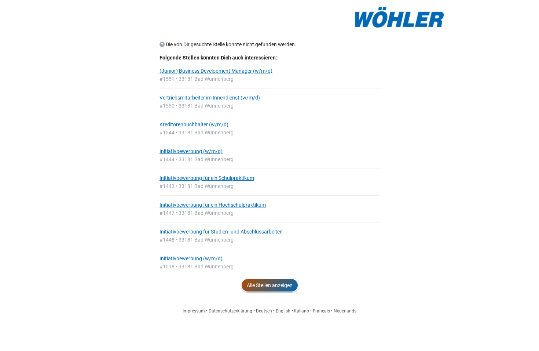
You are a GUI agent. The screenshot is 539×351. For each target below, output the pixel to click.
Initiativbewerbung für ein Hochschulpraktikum (213, 205)
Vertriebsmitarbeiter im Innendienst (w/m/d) (210, 98)
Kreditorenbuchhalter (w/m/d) (194, 124)
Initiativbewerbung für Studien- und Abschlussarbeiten (221, 232)
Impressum (194, 311)
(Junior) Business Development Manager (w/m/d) (216, 71)
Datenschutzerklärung (230, 311)
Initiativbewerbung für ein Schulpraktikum (207, 178)
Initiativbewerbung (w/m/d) (191, 151)
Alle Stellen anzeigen (270, 285)
